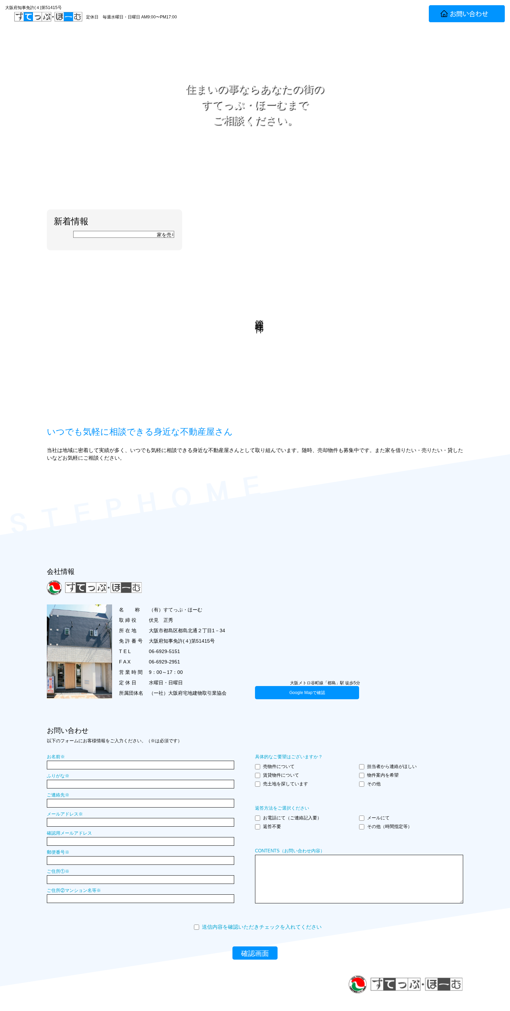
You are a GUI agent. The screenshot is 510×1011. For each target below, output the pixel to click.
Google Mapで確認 (307, 692)
